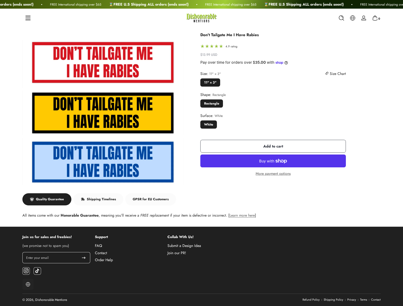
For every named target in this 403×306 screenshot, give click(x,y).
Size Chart (337, 73)
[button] (341, 18)
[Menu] (28, 18)
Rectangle (211, 103)
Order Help (104, 259)
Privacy (351, 300)
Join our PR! (176, 252)
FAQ (98, 245)
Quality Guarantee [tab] (50, 199)
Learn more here (242, 215)
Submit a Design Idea (184, 245)
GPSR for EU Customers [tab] (151, 199)
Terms (363, 300)
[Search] (341, 18)
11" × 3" (210, 82)
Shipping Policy (333, 300)
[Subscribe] (83, 257)
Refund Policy (311, 300)
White (208, 124)
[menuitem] (129, 245)
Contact (101, 252)
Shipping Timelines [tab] (101, 199)
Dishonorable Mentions (51, 299)
